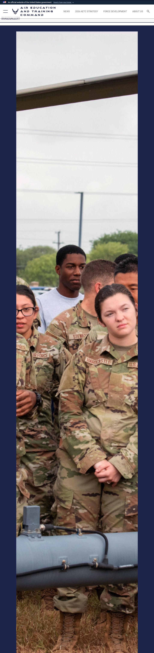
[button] (63, 2)
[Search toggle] (148, 11)
